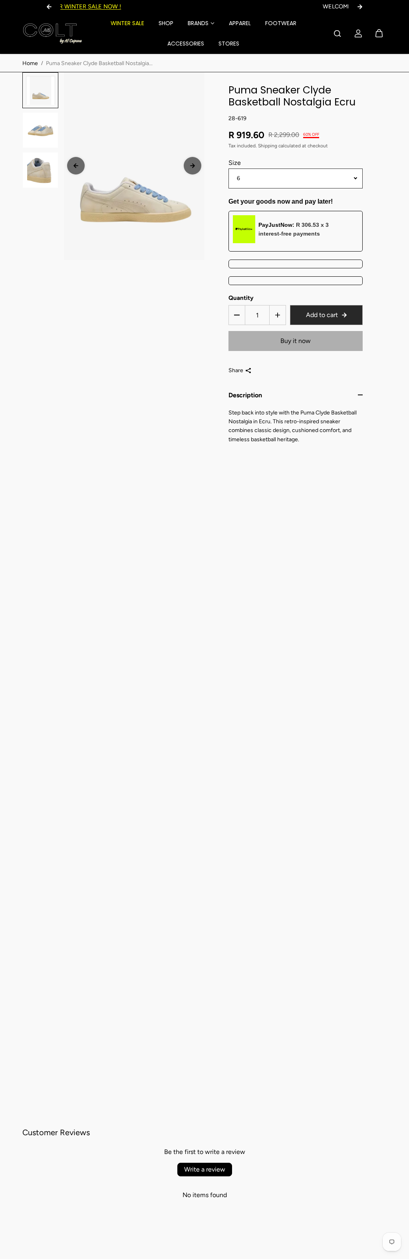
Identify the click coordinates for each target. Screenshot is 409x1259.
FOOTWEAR (280, 23)
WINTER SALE (127, 23)
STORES (228, 44)
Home (30, 63)
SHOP (166, 23)
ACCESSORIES (185, 44)
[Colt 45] (52, 34)
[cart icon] (379, 33)
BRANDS (198, 23)
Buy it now (295, 341)
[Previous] (76, 165)
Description (245, 395)
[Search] (337, 33)
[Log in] (358, 33)
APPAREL (240, 23)
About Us (246, 6)
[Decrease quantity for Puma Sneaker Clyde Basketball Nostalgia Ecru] (236, 315)
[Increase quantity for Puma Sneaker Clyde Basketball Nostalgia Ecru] (277, 315)
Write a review (204, 1169)
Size (234, 163)
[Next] (192, 165)
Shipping (267, 146)
